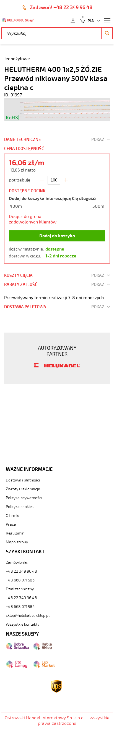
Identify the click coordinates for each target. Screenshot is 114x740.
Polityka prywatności (24, 498)
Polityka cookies (19, 506)
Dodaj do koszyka (57, 236)
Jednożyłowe (17, 59)
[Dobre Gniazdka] (17, 648)
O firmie (12, 515)
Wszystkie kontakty (22, 624)
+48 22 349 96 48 (21, 571)
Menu (107, 20)
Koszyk (81, 20)
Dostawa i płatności (23, 480)
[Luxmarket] (44, 666)
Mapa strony (17, 542)
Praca (11, 524)
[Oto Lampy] (16, 666)
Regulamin (15, 533)
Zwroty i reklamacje (23, 489)
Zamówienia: (17, 562)
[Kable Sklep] (42, 648)
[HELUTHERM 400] (57, 119)
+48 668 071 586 (20, 580)
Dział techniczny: (20, 589)
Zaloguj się (73, 20)
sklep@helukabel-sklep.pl (28, 615)
